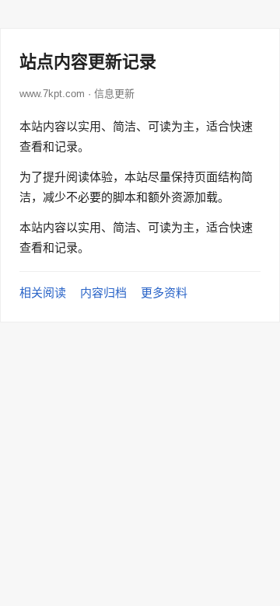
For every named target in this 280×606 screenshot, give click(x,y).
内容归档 (103, 292)
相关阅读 (42, 292)
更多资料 (164, 292)
